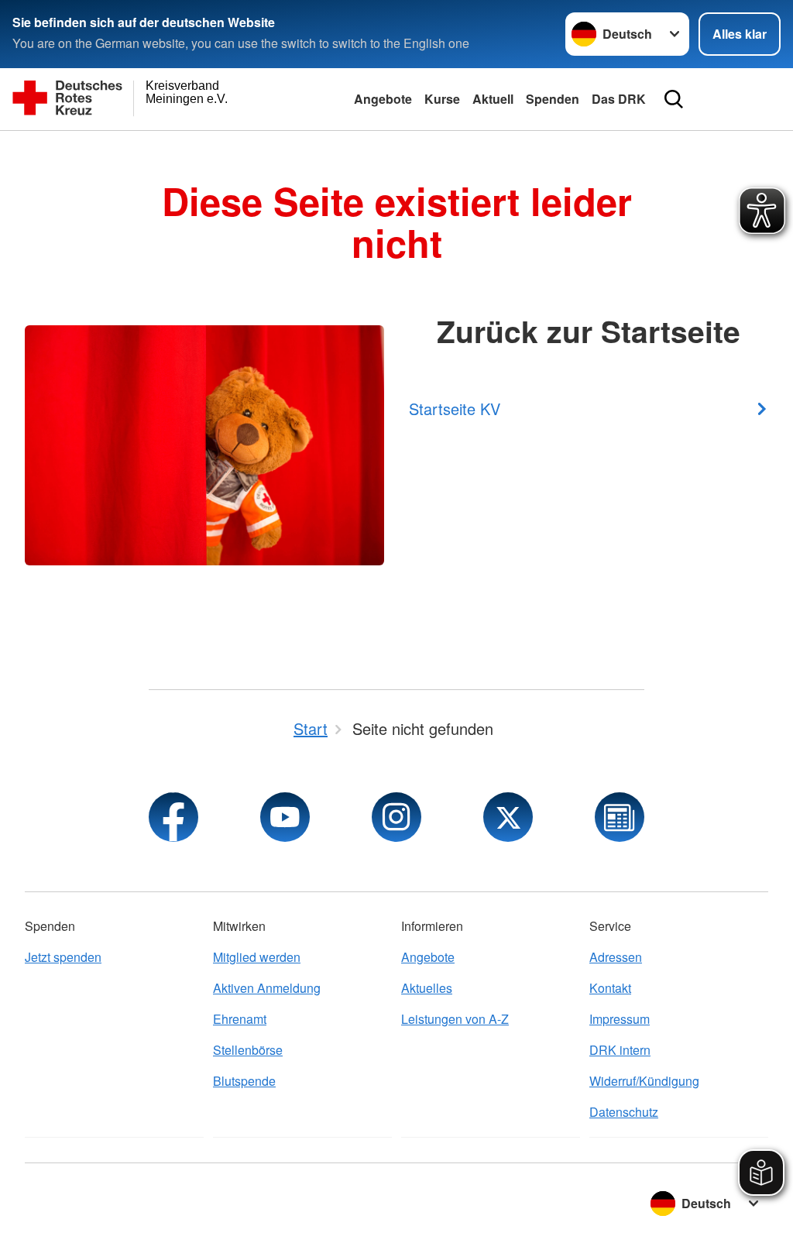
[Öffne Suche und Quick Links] (673, 99)
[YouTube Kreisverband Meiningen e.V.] (285, 817)
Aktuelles (426, 988)
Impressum (619, 1019)
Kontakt (610, 988)
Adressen (615, 957)
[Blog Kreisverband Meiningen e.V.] (619, 817)
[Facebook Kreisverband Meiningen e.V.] (173, 817)
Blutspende (244, 1081)
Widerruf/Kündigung (644, 1081)
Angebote (383, 99)
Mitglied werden (256, 957)
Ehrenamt (239, 1019)
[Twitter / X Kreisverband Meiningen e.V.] (508, 817)
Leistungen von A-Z (455, 1019)
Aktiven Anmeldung (267, 988)
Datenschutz (623, 1112)
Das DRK (619, 99)
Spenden (552, 99)
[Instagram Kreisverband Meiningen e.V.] (396, 817)
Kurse (442, 99)
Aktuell (492, 99)
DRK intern (620, 1050)
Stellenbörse (248, 1050)
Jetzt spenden (63, 957)
